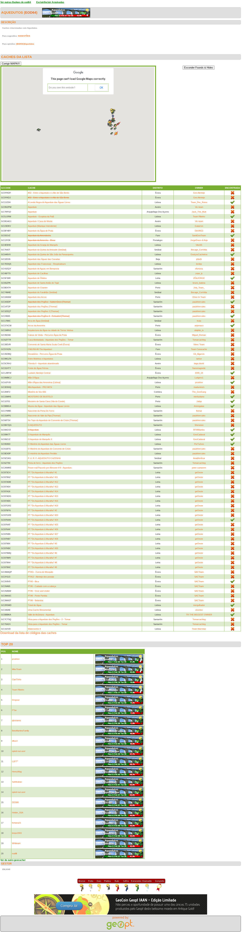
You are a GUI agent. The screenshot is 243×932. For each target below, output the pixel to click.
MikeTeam (16, 669)
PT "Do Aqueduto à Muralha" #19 (43, 505)
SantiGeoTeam (199, 235)
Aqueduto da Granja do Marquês (43, 245)
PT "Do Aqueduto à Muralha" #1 (42, 472)
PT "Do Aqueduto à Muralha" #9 (42, 567)
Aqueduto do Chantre (37, 287)
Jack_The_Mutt (199, 212)
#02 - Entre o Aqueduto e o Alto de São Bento (48, 193)
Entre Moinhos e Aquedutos (40, 359)
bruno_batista (199, 283)
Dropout (15, 700)
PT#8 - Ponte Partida (37, 596)
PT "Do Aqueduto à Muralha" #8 (42, 562)
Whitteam (16, 843)
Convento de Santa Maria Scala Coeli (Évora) (49, 344)
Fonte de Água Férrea (38, 368)
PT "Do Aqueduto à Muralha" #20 (43, 515)
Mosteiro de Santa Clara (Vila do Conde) (46, 401)
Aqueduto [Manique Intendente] (42, 226)
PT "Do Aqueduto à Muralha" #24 (43, 520)
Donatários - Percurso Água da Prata (45, 354)
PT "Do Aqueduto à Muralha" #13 (43, 487)
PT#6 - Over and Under (39, 591)
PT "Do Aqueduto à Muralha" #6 (42, 553)
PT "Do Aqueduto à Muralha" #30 (43, 548)
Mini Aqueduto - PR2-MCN (40, 387)
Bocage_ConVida (199, 250)
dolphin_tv (199, 330)
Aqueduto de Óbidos (37, 278)
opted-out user (18, 751)
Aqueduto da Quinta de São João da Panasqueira (50, 254)
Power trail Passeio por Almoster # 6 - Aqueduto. (50, 468)
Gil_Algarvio (198, 354)
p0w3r (199, 259)
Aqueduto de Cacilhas (38, 273)
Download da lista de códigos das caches (28, 633)
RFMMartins (199, 430)
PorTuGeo (199, 444)
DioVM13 (199, 231)
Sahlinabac (17, 782)
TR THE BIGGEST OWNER (199, 614)
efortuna (199, 269)
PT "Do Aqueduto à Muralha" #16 (43, 501)
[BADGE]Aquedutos (25, 44)
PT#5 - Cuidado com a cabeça (42, 586)
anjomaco (199, 325)
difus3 (14, 741)
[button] (116, 133)
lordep (199, 264)
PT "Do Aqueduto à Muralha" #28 (43, 539)
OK (101, 87)
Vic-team (199, 207)
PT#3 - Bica (33, 581)
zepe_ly (199, 273)
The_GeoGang (199, 392)
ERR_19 (199, 373)
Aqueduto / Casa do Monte (40, 221)
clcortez (199, 610)
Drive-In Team (199, 297)
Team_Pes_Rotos (199, 202)
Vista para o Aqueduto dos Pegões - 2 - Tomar (49, 619)
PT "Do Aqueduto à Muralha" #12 (43, 482)
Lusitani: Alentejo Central (39, 373)
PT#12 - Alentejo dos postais (41, 577)
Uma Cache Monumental (39, 610)
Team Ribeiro (199, 216)
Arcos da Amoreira (36, 325)
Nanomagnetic (199, 368)
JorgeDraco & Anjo (199, 240)
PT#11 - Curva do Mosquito (40, 572)
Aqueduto (32, 207)
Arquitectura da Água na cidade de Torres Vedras (50, 330)
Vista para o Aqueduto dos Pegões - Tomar (47, 624)
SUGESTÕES (24, 36)
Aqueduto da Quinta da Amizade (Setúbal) (47, 250)
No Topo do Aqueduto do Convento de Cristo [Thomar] (53, 420)
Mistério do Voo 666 (37, 392)
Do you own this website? (62, 87)
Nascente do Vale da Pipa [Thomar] (44, 415)
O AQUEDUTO (35, 425)
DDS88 (15, 802)
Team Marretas (199, 629)
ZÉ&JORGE (199, 278)
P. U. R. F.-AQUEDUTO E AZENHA (44, 458)
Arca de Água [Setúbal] (38, 321)
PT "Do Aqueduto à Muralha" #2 (42, 510)
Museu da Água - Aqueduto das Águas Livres (48, 406)
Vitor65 (199, 245)
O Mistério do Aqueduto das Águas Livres (47, 444)
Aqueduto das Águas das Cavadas (44, 259)
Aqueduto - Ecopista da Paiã (41, 216)
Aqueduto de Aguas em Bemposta (43, 269)
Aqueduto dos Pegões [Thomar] (42, 306)
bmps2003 (17, 833)
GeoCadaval (199, 434)
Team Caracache (199, 349)
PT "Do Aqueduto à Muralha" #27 (43, 534)
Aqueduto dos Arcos (37, 297)
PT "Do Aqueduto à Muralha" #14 (43, 491)
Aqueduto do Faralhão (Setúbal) (42, 292)
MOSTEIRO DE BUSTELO (40, 396)
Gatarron (199, 226)
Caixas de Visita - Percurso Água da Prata (47, 335)
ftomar (199, 411)
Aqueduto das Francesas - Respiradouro (47, 264)
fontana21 (16, 823)
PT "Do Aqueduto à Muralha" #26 (43, 529)
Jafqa (199, 401)
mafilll (14, 853)
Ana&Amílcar (199, 458)
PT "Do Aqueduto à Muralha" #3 (42, 543)
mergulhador (199, 605)
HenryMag (17, 771)
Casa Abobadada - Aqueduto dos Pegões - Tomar (50, 340)
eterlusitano (199, 396)
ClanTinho (16, 679)
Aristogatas (199, 406)
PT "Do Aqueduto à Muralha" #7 (42, 558)
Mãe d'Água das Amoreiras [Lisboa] (44, 382)
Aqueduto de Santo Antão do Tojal (43, 283)
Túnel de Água (34, 605)
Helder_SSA (17, 812)
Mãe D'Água (33, 378)
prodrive (199, 382)
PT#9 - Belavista (35, 600)
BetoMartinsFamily (20, 731)
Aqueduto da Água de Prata (40, 231)
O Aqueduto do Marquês (39, 434)
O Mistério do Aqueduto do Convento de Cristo (49, 449)
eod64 (30, 12)
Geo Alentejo (199, 193)
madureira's (199, 387)
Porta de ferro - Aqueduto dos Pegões (45, 463)
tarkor (199, 359)
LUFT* (15, 761)
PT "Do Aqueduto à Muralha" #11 (43, 477)
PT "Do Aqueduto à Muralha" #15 (43, 496)
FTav (14, 710)
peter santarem (199, 468)
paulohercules (199, 302)
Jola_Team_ (199, 287)
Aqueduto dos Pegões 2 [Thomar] (43, 311)
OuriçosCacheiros (199, 254)
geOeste (199, 472)
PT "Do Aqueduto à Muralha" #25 (43, 524)
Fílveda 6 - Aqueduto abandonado (43, 363)
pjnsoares (16, 720)
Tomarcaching (199, 340)
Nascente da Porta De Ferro (41, 411)
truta (199, 321)
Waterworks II (34, 629)
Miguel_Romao (199, 335)
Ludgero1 (199, 378)
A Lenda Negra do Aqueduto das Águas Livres (49, 202)
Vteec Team (198, 344)
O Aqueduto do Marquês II (40, 439)
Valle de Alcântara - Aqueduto (41, 614)
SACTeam (199, 572)
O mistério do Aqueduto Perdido (42, 453)
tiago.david (199, 363)
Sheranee (199, 425)
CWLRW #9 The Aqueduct (40, 349)
